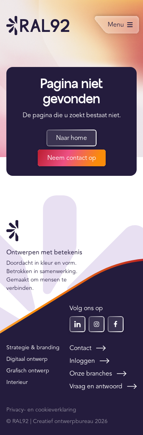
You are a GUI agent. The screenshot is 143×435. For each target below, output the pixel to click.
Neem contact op (71, 158)
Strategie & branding (33, 347)
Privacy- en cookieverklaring (41, 409)
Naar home (71, 138)
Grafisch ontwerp (27, 370)
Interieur (17, 382)
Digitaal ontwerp (27, 359)
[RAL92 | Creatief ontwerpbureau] (38, 25)
